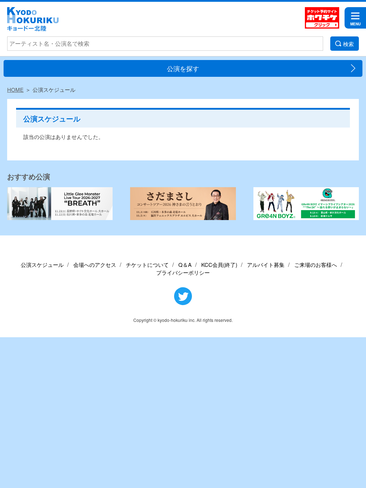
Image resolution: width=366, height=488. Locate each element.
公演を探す (183, 68)
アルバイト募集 (266, 264)
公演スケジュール (42, 264)
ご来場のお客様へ (315, 264)
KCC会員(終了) (219, 264)
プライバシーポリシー (183, 272)
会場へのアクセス (94, 264)
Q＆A (185, 264)
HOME (15, 89)
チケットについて (147, 264)
